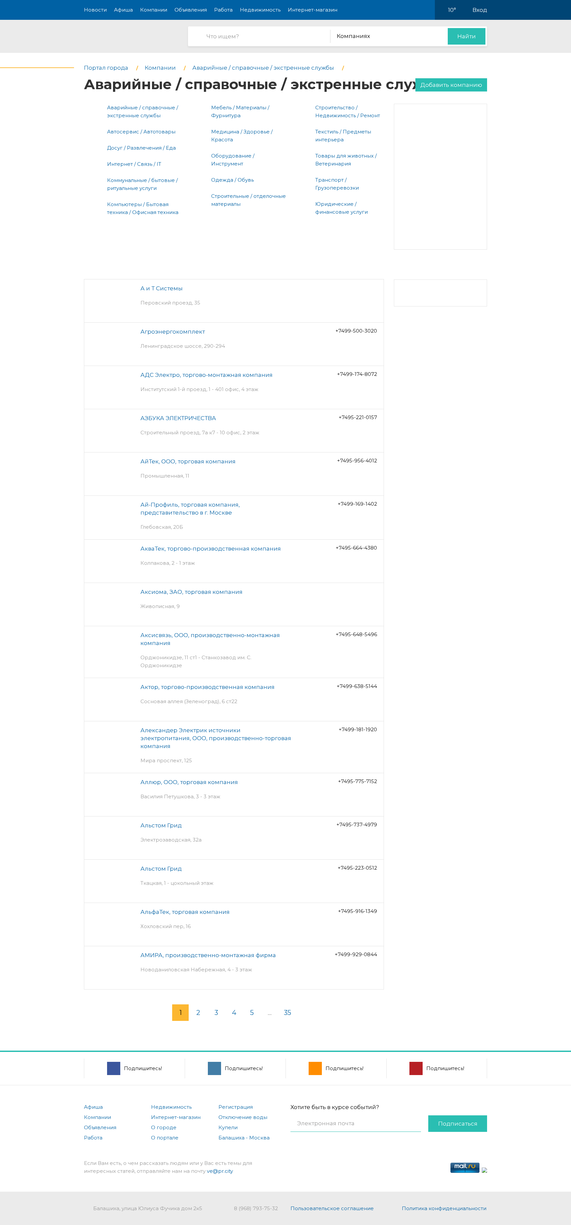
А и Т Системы (161, 288)
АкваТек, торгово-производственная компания (210, 548)
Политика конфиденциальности (444, 1208)
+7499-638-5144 (357, 686)
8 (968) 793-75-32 (256, 1208)
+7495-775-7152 (357, 781)
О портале (164, 1138)
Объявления (190, 10)
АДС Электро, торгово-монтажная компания (206, 375)
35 (287, 1013)
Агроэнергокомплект (172, 331)
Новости (95, 10)
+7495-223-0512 (357, 868)
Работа (223, 10)
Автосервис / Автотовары (141, 131)
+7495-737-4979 (356, 824)
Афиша (123, 10)
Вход (480, 10)
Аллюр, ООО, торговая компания (189, 782)
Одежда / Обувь (232, 180)
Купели (228, 1127)
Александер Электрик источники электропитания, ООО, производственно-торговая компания (215, 738)
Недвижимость (260, 10)
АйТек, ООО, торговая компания (188, 461)
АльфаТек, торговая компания (185, 912)
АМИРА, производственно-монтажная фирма (208, 955)
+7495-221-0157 (358, 417)
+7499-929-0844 (356, 954)
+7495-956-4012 (357, 460)
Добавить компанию (451, 85)
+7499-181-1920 (358, 729)
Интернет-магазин (312, 10)
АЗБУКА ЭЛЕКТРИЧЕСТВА (178, 418)
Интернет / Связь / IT (134, 164)
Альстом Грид (161, 825)
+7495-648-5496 (356, 634)
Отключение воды (242, 1117)
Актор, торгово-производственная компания (207, 687)
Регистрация (235, 1107)
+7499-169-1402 (357, 504)
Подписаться (457, 1123)
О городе (163, 1127)
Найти (466, 36)
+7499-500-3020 (356, 331)
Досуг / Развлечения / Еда (141, 148)
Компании (153, 10)
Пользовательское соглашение (332, 1208)
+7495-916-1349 (357, 911)
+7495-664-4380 (356, 548)
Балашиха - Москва (244, 1138)
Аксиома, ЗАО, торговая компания (191, 592)
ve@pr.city (220, 1171)
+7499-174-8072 (357, 374)
